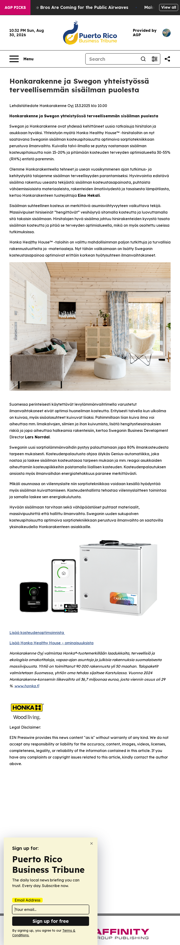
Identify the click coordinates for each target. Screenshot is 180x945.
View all (168, 7)
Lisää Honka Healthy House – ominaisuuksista (51, 643)
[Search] (143, 59)
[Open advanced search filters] (154, 59)
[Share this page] (167, 59)
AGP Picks (15, 7)
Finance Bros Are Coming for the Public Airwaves (75, 7)
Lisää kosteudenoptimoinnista (37, 632)
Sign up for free (51, 921)
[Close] (91, 843)
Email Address (27, 900)
